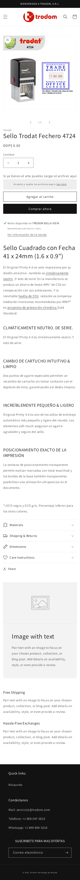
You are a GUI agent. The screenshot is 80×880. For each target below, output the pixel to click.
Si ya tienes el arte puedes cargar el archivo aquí (40, 176)
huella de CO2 (29, 296)
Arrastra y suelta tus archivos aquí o (40, 184)
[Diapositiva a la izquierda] (30, 122)
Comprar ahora (40, 209)
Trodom (33, 872)
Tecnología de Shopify (47, 872)
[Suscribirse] (66, 853)
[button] (5, 16)
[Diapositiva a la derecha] (49, 122)
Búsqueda (15, 785)
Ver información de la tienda (27, 235)
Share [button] (12, 569)
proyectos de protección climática (32, 307)
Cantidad (8, 154)
